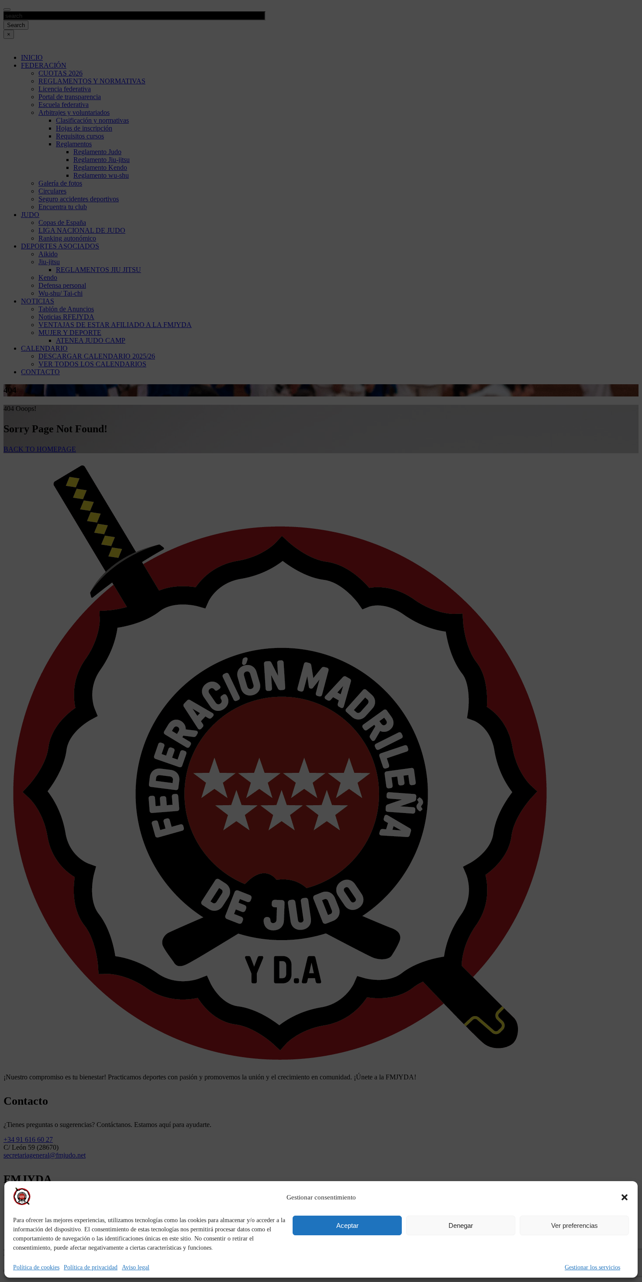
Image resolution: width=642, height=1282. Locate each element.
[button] (624, 1197)
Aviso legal (135, 1267)
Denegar (461, 1225)
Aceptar (347, 1225)
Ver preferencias (574, 1225)
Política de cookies (36, 1267)
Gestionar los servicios (592, 1267)
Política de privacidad (90, 1267)
